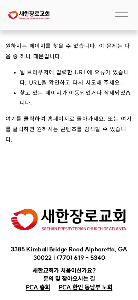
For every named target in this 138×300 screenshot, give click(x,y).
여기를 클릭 (20, 118)
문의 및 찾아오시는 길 (69, 278)
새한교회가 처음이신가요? (64, 270)
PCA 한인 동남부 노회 (86, 287)
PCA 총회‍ (38, 287)
